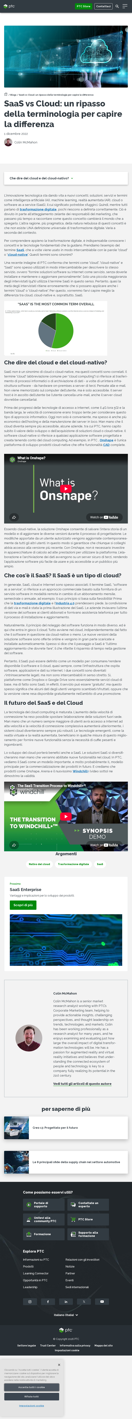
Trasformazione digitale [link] (73, 864)
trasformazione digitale (38, 209)
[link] (23, 905)
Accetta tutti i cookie (31, 1387)
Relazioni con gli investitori (82, 1259)
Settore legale (26, 1345)
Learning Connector (35, 1273)
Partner (70, 1273)
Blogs (13, 95)
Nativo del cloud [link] (39, 864)
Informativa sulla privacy (75, 1345)
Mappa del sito (104, 1345)
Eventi (69, 1280)
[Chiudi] (59, 1365)
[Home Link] (6, 95)
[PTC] (66, 1331)
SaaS (20, 250)
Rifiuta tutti (32, 1396)
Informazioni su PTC (36, 1259)
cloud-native (18, 254)
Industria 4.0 (65, 603)
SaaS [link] (100, 864)
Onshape (106, 440)
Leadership (30, 1287)
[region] (31, 1388)
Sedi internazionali (77, 1287)
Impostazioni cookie (67, 1350)
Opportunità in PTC (35, 1280)
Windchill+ (81, 771)
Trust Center (48, 1345)
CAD (106, 445)
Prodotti (28, 1266)
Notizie (70, 1266)
